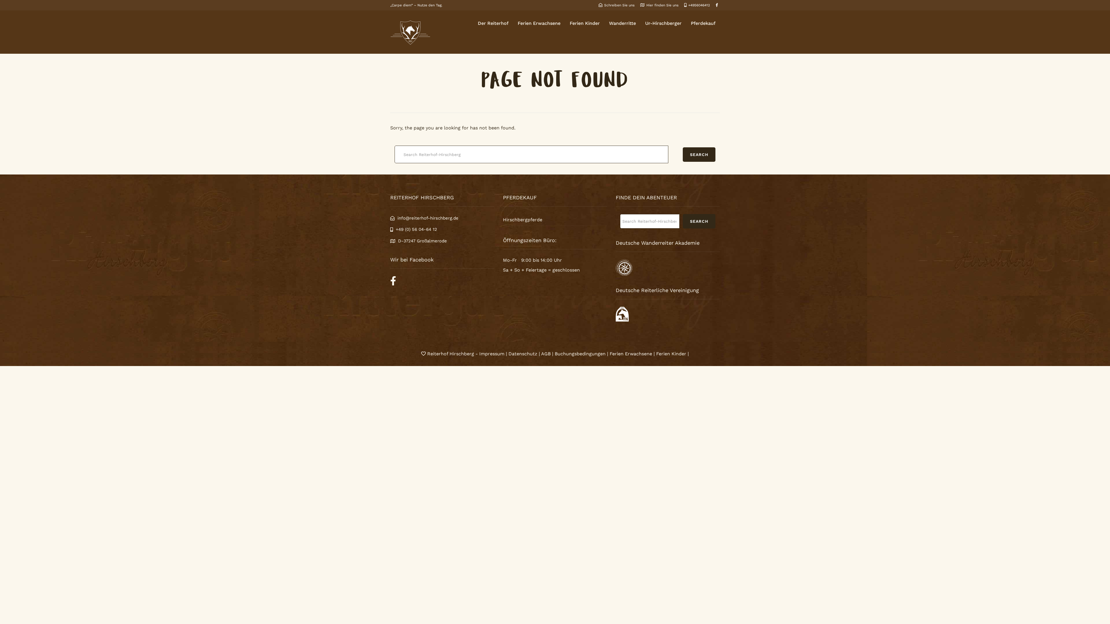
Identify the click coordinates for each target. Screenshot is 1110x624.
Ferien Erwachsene (539, 23)
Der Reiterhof (493, 23)
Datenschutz (522, 353)
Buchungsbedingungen (580, 353)
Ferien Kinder (585, 23)
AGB (546, 353)
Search (699, 154)
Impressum (492, 353)
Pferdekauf (703, 23)
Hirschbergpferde (522, 219)
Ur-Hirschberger (663, 23)
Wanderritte (622, 23)
